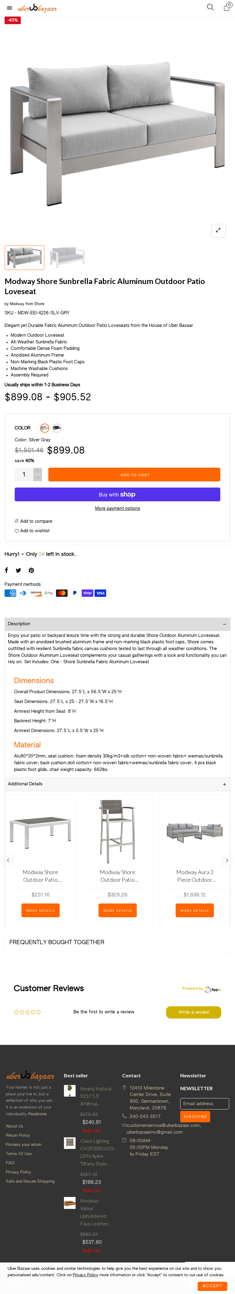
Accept (212, 1286)
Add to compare (35, 521)
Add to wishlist (34, 531)
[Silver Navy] (57, 428)
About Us (14, 1126)
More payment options (117, 509)
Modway (17, 304)
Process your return (23, 1145)
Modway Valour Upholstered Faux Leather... (95, 1212)
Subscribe (195, 1116)
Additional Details (25, 784)
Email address (198, 1103)
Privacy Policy (18, 1172)
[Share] (6, 571)
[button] (37, 478)
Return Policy (18, 1136)
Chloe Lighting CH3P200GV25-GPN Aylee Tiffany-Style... (96, 1152)
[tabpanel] (117, 129)
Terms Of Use (19, 1154)
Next (227, 861)
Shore (39, 304)
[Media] (218, 231)
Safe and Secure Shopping (30, 1182)
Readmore (37, 1114)
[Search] (210, 8)
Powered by (192, 989)
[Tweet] (18, 571)
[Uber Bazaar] (37, 8)
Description (19, 624)
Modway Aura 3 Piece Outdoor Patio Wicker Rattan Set (194, 876)
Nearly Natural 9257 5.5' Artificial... (95, 1096)
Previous (8, 861)
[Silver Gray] (44, 428)
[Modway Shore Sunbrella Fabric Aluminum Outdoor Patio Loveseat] (117, 129)
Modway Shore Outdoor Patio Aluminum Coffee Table (40, 876)
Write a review (194, 1012)
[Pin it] (31, 571)
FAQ (10, 1163)
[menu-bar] (11, 8)
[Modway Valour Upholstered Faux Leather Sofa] (70, 1225)
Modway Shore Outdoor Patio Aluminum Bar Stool (117, 876)
